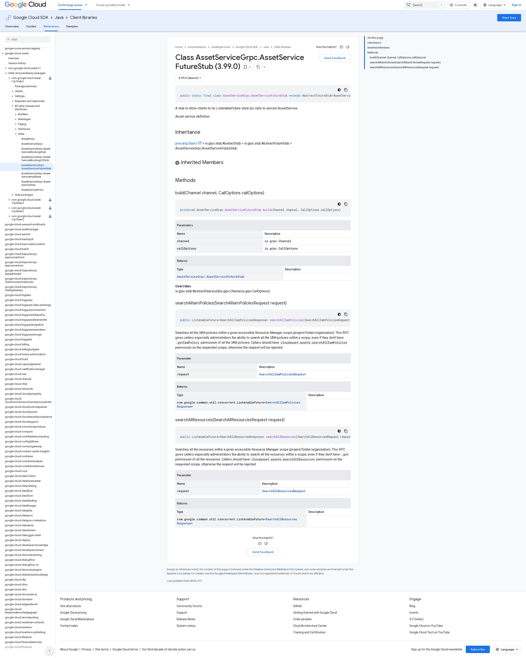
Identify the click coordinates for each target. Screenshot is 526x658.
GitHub (297, 606)
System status (186, 625)
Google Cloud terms (125, 649)
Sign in (516, 5)
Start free (509, 18)
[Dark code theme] (339, 90)
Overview (12, 26)
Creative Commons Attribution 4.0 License (278, 569)
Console (461, 5)
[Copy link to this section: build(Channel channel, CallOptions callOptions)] (268, 193)
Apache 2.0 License (178, 573)
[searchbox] (27, 39)
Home (178, 47)
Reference (51, 26)
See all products (70, 606)
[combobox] (424, 5)
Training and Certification (309, 632)
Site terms (102, 649)
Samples (72, 26)
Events (413, 612)
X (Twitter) (416, 619)
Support (182, 612)
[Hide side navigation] (49, 650)
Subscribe (478, 649)
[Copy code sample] (346, 90)
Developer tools (220, 47)
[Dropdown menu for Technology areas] (87, 5)
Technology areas (70, 5)
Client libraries (83, 17)
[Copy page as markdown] (258, 67)
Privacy (86, 649)
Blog (412, 606)
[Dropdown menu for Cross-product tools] (130, 5)
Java (59, 17)
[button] (27, 53)
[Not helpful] (348, 47)
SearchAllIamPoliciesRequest (282, 374)
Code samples (302, 619)
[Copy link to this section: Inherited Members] (228, 162)
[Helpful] (341, 47)
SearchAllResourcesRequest (283, 491)
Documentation (197, 47)
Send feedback (335, 58)
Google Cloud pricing (73, 612)
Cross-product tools (110, 5)
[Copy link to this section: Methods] (201, 180)
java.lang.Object (186, 143)
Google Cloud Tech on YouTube (429, 632)
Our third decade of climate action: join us (168, 649)
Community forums (189, 606)
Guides (31, 26)
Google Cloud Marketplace (77, 619)
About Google (69, 649)
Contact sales (69, 625)
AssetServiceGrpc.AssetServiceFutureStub (210, 277)
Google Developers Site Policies (233, 573)
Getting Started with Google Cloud (315, 612)
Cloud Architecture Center (310, 625)
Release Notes (186, 619)
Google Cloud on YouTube (426, 625)
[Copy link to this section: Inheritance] (204, 132)
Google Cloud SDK (30, 17)
